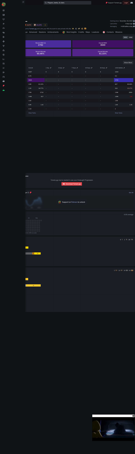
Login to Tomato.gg (30, 29)
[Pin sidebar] (23, 2)
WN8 (130, 37)
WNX (125, 37)
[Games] (12, 77)
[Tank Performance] (12, 28)
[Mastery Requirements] (12, 46)
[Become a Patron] (12, 86)
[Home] (12, 4)
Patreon (74, 202)
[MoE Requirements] (12, 41)
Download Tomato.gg (73, 184)
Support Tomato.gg (115, 3)
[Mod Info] (12, 90)
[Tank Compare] (12, 37)
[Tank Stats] (12, 24)
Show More (128, 62)
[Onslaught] (12, 19)
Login (126, 3)
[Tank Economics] (12, 32)
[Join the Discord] (131, 2)
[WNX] (12, 15)
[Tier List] (12, 72)
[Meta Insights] (12, 59)
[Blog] (12, 81)
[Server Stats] (12, 55)
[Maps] (12, 63)
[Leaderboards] (12, 68)
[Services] (12, 10)
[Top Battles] (12, 50)
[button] (133, 416)
